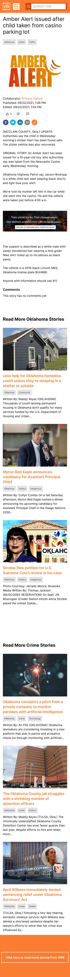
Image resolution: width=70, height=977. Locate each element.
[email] (27, 122)
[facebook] (6, 122)
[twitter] (13, 122)
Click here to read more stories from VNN (35, 957)
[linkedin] (20, 122)
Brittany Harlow (32, 98)
